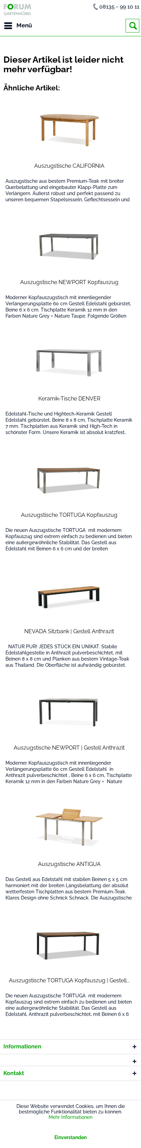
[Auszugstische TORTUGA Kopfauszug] (69, 479)
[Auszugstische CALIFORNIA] (69, 130)
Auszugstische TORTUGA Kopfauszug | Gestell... (69, 980)
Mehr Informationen (70, 1117)
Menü (24, 25)
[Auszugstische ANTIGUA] (69, 828)
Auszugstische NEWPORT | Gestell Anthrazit (69, 747)
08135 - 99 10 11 (119, 6)
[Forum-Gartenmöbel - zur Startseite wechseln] (17, 9)
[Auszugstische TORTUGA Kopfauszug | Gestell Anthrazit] (69, 944)
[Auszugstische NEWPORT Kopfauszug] (69, 246)
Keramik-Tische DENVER (69, 398)
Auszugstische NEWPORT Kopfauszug (69, 282)
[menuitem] (18, 26)
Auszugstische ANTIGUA (69, 864)
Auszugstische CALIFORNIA (69, 166)
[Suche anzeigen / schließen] (132, 26)
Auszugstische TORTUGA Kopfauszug (69, 515)
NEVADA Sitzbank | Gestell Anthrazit (69, 631)
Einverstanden (70, 1137)
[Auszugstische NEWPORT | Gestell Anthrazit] (69, 712)
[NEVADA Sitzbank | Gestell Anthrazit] (69, 595)
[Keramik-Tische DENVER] (69, 363)
